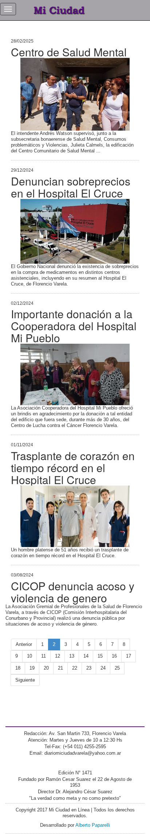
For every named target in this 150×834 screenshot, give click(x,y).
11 (43, 656)
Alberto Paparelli (92, 825)
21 (60, 668)
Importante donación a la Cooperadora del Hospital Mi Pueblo (74, 326)
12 (57, 656)
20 (46, 668)
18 (17, 668)
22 (74, 668)
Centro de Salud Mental (69, 52)
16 (114, 656)
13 (71, 656)
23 (88, 668)
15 (100, 656)
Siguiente (25, 680)
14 (85, 656)
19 (32, 668)
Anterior (24, 644)
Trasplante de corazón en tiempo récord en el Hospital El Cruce (73, 467)
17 (128, 656)
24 (103, 668)
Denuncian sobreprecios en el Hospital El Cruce (70, 187)
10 (29, 656)
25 (117, 668)
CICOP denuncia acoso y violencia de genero (72, 592)
